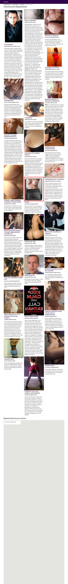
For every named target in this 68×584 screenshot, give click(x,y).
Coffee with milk (30, 241)
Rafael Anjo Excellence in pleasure (53, 232)
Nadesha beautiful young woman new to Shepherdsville (53, 312)
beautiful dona (9, 359)
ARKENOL (6, 2)
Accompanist (8, 44)
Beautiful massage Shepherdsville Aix (10, 135)
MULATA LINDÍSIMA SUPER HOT (13, 278)
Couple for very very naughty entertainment (32, 392)
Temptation (28, 118)
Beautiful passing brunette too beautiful (53, 269)
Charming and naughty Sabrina (32, 154)
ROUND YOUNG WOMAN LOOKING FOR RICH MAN (12, 201)
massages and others (52, 67)
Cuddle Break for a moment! (54, 179)
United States (15, 4)
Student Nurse (50, 365)
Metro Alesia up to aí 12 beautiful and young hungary (12, 316)
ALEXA (27, 202)
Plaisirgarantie (9, 100)
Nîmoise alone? (30, 275)
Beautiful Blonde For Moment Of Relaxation (52, 100)
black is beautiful (30, 20)
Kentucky (22, 4)
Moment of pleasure (51, 35)
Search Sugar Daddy (31, 316)
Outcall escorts (7, 4)
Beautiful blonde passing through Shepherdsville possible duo (12, 232)
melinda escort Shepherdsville (50, 148)
